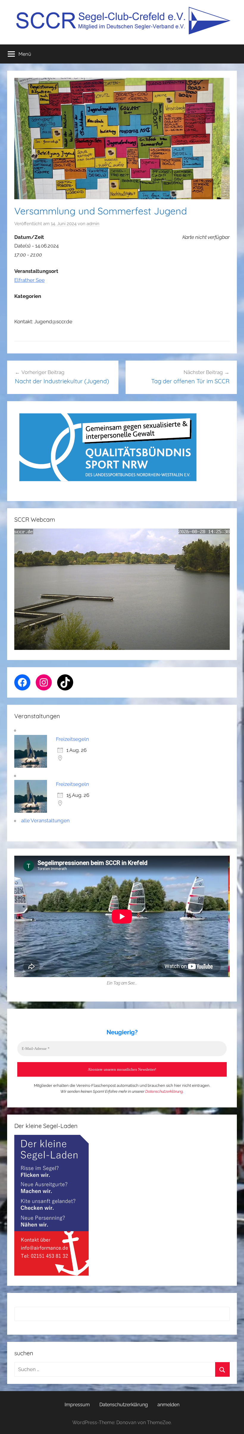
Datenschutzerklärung (164, 1091)
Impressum (77, 1404)
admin (93, 223)
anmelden (168, 1404)
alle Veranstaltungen (45, 820)
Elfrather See (29, 280)
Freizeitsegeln (72, 739)
